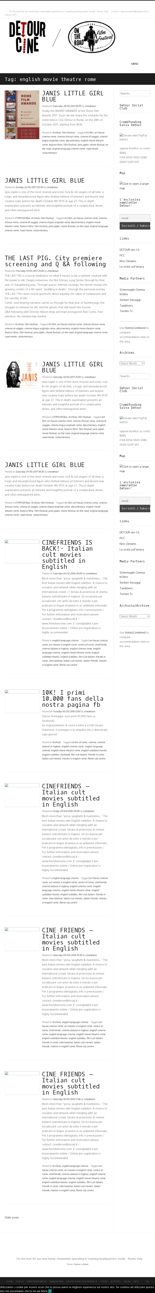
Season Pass (56, 1281)
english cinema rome (81, 648)
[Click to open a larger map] (135, 188)
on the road (82, 226)
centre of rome (86, 644)
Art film (89, 132)
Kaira (85, 1264)
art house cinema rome (85, 218)
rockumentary (49, 152)
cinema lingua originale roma (54, 222)
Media (127, 1281)
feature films (55, 144)
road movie (92, 148)
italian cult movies (72, 660)
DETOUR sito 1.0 (129, 249)
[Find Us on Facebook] (9, 4)
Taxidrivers (126, 305)
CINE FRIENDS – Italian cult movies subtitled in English (71, 939)
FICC (122, 255)
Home (9, 1281)
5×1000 (104, 1281)
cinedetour (90, 105)
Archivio (56, 132)
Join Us (20, 1281)
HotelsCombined (135, 327)
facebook (65, 754)
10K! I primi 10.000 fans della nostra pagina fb (73, 699)
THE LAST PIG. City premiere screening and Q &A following (55, 261)
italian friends (90, 660)
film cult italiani (86, 656)
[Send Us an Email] (5, 4)
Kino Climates (128, 261)
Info (136, 1281)
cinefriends (100, 644)
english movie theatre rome (85, 328)
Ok (50, 1291)
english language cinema (65, 640)
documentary (72, 140)
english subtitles (68, 656)
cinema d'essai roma (68, 136)
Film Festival (68, 132)
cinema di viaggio (89, 136)
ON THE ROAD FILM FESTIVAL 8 (81, 1281)
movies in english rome (74, 758)
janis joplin (82, 144)
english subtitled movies (93, 750)
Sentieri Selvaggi (130, 299)
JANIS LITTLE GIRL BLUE (73, 97)
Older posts (12, 1217)
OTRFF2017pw (22, 218)
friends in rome (96, 754)
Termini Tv (126, 311)
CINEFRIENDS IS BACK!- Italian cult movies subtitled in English (67, 555)
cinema (92, 742)
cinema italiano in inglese (55, 648)
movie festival (97, 144)
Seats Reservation (36, 1281)
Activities (116, 1281)
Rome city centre (68, 664)
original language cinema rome (68, 148)
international (55, 660)
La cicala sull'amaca (132, 266)
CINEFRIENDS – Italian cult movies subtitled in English (71, 795)
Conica (77, 1264)
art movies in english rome (63, 644)
